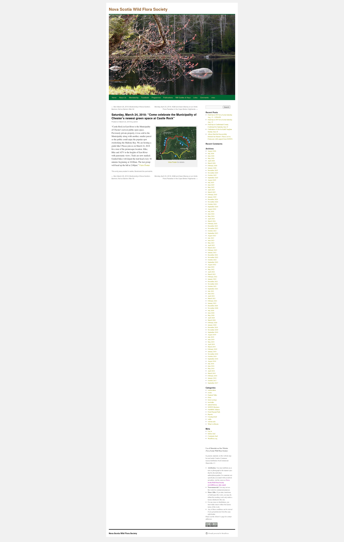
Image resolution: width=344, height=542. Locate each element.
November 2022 (213, 257)
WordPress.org (212, 438)
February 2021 (212, 301)
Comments (204, 97)
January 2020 (212, 325)
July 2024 (211, 211)
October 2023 (212, 231)
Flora (209, 397)
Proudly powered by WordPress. (218, 533)
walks (132, 171)
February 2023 (212, 250)
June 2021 (211, 293)
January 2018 (212, 378)
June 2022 (211, 267)
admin (135, 122)
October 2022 (212, 260)
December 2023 (213, 226)
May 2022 (211, 269)
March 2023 (212, 248)
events (210, 392)
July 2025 (211, 182)
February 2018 (212, 376)
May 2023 (211, 243)
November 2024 (213, 202)
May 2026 (211, 158)
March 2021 (212, 298)
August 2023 (212, 235)
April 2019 (211, 344)
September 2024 (213, 206)
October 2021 (212, 286)
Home (114, 97)
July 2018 (211, 363)
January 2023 (212, 252)
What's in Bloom (213, 424)
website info (212, 421)
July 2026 (211, 153)
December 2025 (213, 170)
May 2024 (211, 216)
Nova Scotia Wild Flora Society (138, 9)
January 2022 (212, 279)
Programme (156, 97)
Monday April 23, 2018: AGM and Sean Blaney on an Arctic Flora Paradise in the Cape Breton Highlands (176, 107)
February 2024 (212, 223)
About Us (122, 97)
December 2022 (213, 255)
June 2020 (211, 313)
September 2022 (213, 262)
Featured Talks (212, 395)
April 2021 (211, 296)
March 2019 (212, 347)
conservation (212, 390)
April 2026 (211, 161)
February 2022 (212, 276)
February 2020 (212, 322)
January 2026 (212, 168)
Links (195, 97)
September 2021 (213, 289)
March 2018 (212, 373)
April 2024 (211, 219)
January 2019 (212, 351)
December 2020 (213, 305)
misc (213, 97)
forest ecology (212, 400)
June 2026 (211, 156)
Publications (168, 97)
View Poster (172, 162)
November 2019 (213, 330)
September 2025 (213, 177)
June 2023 (211, 240)
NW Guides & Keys (183, 97)
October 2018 (212, 356)
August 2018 (212, 361)
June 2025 (211, 185)
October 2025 (212, 175)
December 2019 (213, 327)
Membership (134, 97)
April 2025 (211, 190)
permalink (148, 171)
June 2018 (211, 366)
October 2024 (212, 204)
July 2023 (211, 238)
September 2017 (213, 383)
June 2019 (211, 339)
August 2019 (212, 334)
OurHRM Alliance (214, 409)
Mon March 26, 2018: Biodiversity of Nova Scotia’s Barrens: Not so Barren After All (131, 107)
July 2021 (211, 291)
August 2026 (212, 151)
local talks (211, 402)
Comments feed (213, 436)
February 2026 (212, 165)
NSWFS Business (213, 407)
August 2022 (212, 264)
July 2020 (211, 310)
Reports (210, 414)
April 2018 (211, 371)
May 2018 (211, 368)
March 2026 (212, 163)
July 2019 (211, 337)
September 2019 (213, 332)
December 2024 (213, 199)
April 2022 (211, 272)
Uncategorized (212, 417)
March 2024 (212, 221)
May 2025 (211, 187)
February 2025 (212, 194)
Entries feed (211, 433)
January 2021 (212, 303)
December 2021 (213, 281)
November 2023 (213, 228)
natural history (212, 405)
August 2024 (212, 209)
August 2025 (212, 180)
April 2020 (211, 318)
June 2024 (211, 214)
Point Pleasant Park (214, 412)
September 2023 (213, 233)
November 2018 (213, 354)
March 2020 (212, 320)
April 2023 (211, 245)
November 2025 (213, 173)
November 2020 (213, 308)
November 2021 (213, 284)
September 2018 (213, 359)
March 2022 (212, 274)
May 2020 (211, 315)
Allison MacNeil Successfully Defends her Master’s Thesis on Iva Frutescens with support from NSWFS (220, 136)
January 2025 (212, 197)
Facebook (145, 97)
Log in (210, 431)
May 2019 (211, 342)
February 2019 (212, 349)
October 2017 (212, 380)
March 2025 (212, 192)
